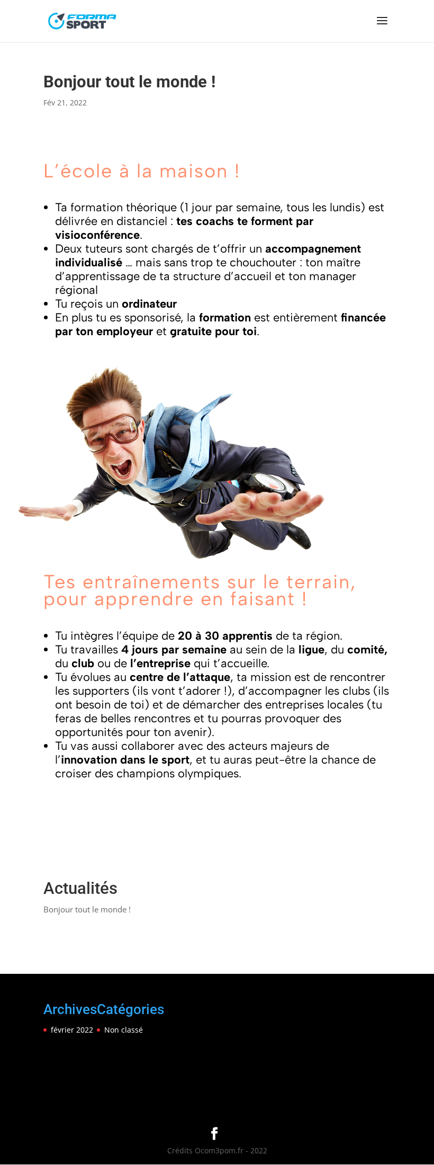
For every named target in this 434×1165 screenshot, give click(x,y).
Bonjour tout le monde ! (87, 909)
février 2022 (72, 1030)
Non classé (123, 1030)
